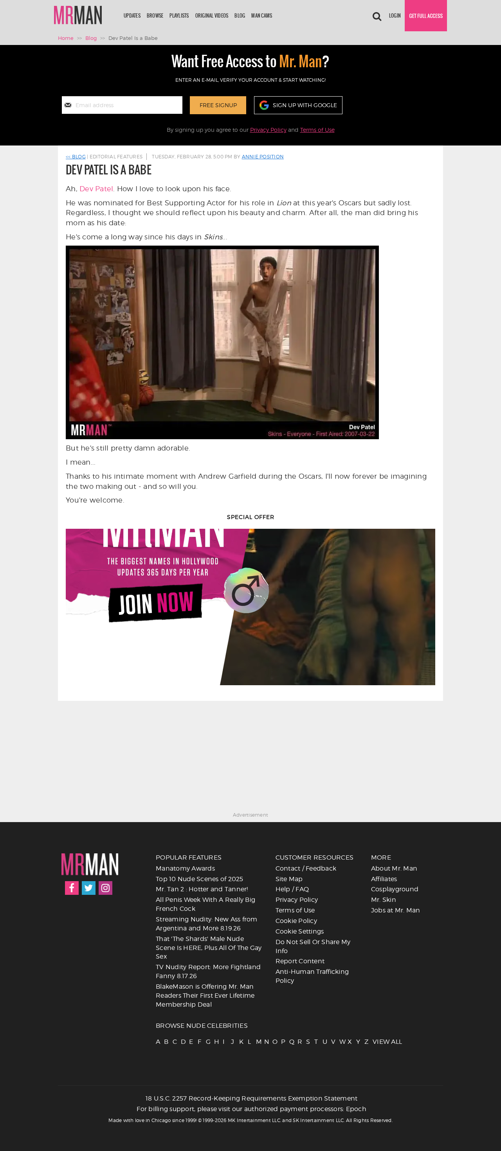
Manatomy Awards (185, 868)
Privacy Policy (268, 129)
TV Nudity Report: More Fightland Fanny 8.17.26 (208, 971)
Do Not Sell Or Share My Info (313, 946)
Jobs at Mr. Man (395, 910)
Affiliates (384, 879)
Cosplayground (394, 889)
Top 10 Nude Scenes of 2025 (199, 879)
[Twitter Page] (89, 888)
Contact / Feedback (306, 868)
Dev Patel (96, 189)
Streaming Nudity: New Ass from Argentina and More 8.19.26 (207, 924)
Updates (132, 15)
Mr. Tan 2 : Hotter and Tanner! (202, 889)
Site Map (289, 879)
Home (66, 38)
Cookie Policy (296, 921)
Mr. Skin (383, 899)
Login (395, 15)
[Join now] (426, 15)
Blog (239, 15)
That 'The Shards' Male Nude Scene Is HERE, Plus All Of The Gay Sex (209, 948)
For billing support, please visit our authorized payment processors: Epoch (251, 1109)
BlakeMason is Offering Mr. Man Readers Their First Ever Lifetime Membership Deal (205, 995)
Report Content (300, 961)
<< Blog (76, 157)
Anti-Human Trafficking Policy (312, 976)
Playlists (179, 15)
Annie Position (263, 157)
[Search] (377, 15)
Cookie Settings (300, 931)
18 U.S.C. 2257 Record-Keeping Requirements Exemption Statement (252, 1098)
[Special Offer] (250, 607)
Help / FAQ (292, 889)
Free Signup (218, 105)
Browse (155, 15)
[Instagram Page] (105, 888)
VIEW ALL (376, 1041)
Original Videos (212, 15)
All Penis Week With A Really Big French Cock (205, 904)
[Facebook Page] (72, 888)
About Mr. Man (394, 868)
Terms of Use (317, 129)
